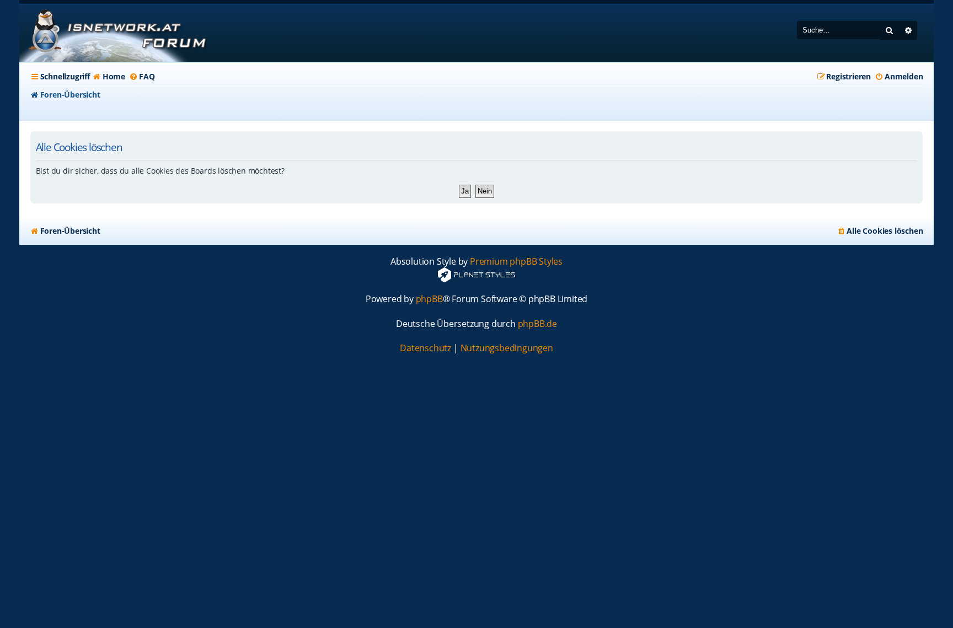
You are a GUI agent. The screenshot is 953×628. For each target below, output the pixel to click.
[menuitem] (109, 76)
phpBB (429, 299)
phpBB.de (537, 324)
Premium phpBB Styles (516, 261)
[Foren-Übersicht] (115, 33)
